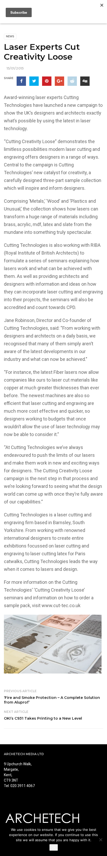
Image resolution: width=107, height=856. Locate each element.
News (10, 36)
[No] (100, 839)
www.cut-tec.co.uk (61, 605)
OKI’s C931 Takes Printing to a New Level (43, 718)
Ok (53, 847)
